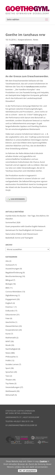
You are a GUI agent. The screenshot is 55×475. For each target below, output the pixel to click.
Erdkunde (10, 310)
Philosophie (10, 356)
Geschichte (10, 322)
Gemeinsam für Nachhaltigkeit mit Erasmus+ (24, 230)
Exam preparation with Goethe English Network (25, 226)
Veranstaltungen (12, 387)
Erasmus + (10, 307)
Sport (8, 368)
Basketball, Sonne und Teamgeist (19, 237)
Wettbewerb (11, 391)
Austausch (10, 265)
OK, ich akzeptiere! (27, 471)
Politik (8, 360)
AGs (7, 261)
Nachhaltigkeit (12, 349)
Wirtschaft (10, 395)
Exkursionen (11, 314)
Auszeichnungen (12, 268)
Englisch (9, 303)
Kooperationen (25, 39)
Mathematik (11, 337)
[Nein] (51, 466)
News (35, 39)
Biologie (9, 284)
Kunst (8, 333)
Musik (8, 345)
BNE (7, 288)
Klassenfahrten (12, 326)
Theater (9, 379)
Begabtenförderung (14, 272)
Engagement (11, 299)
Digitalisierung (11, 295)
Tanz (7, 376)
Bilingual (9, 280)
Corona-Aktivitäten (13, 291)
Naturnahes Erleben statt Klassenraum (22, 234)
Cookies (43, 461)
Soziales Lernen (12, 364)
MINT (8, 341)
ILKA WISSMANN (18, 199)
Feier (8, 318)
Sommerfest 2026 (13, 222)
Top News (10, 383)
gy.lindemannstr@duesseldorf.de (21, 425)
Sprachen (9, 372)
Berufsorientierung (13, 276)
